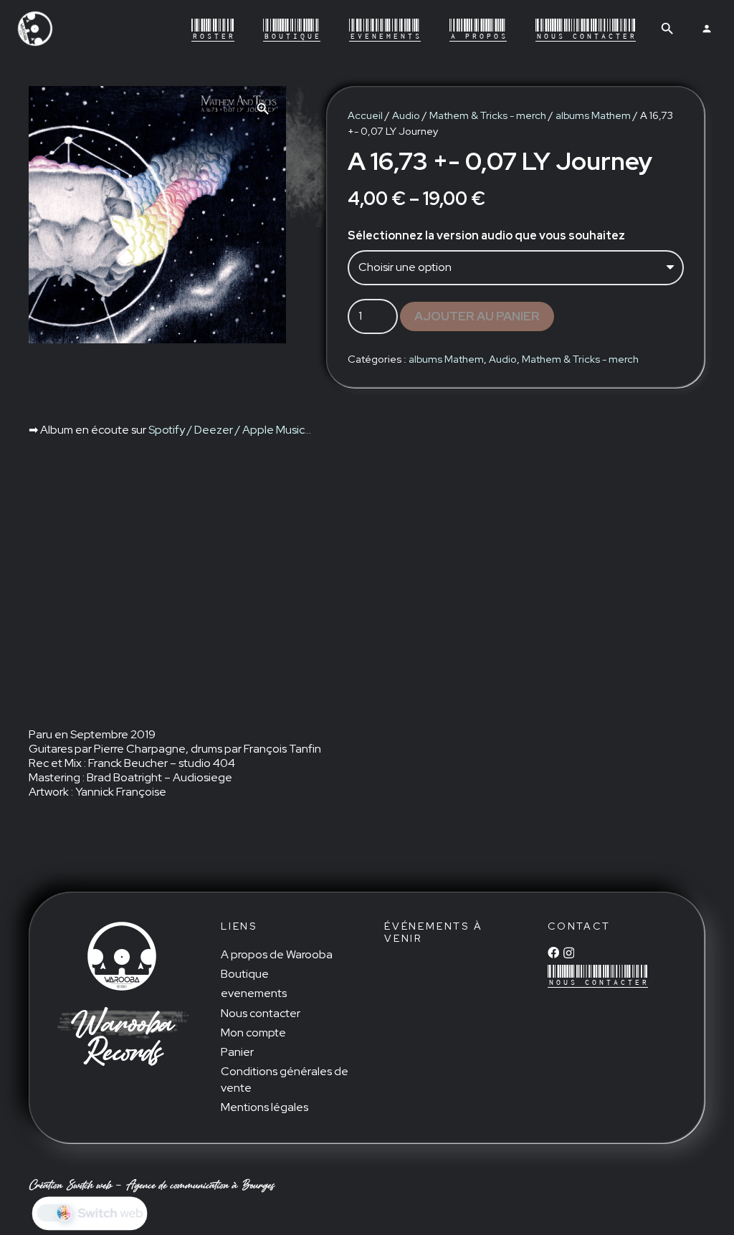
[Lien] (35, 29)
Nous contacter (260, 1013)
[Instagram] (568, 953)
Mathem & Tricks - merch (487, 115)
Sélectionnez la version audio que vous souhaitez (486, 235)
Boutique (245, 973)
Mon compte (253, 1032)
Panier (237, 1051)
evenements (254, 993)
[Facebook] (553, 952)
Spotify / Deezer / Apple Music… (229, 429)
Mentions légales (264, 1107)
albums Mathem (593, 115)
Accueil (365, 115)
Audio (406, 115)
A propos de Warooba (277, 954)
